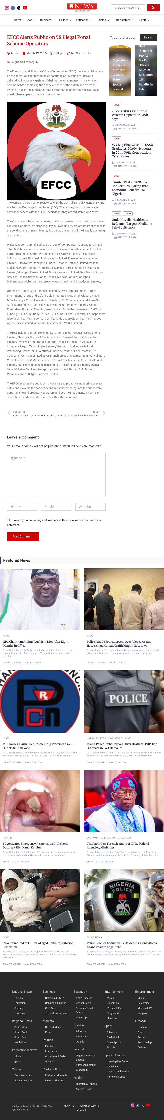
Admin (6, 862)
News (116, 105)
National (106, 838)
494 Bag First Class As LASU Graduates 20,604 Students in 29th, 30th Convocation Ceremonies (132, 150)
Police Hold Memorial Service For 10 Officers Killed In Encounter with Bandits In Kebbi (120, 65)
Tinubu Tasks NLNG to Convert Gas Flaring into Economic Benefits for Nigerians (130, 188)
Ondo (128, 213)
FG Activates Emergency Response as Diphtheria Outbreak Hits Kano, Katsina (35, 845)
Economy (93, 838)
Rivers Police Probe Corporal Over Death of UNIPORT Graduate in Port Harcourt (122, 746)
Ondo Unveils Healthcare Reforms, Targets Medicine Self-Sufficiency (132, 223)
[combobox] (128, 7)
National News (96, 738)
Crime (90, 937)
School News (122, 738)
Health (7, 838)
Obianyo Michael (12, 663)
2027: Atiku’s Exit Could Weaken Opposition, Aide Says (130, 115)
